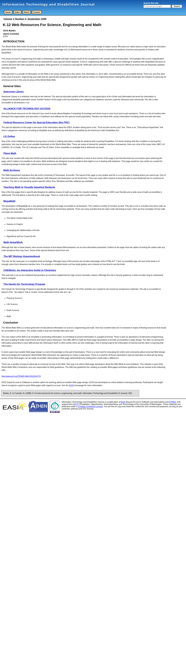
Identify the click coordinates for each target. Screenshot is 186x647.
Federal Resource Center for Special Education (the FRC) (36, 122)
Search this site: (151, 3)
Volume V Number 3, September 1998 (24, 19)
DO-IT (76, 404)
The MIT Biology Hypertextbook (21, 256)
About (26, 12)
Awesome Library (13, 91)
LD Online (9, 136)
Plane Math (9, 153)
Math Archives (11, 170)
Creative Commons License (90, 406)
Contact (36, 12)
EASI (71, 385)
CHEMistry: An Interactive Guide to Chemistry (29, 270)
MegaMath (9, 201)
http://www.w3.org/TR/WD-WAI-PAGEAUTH (21, 376)
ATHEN (172, 402)
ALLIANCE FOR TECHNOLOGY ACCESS (26, 108)
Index (17, 12)
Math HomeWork (13, 242)
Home (8, 12)
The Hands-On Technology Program (24, 284)
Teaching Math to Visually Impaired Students (29, 187)
